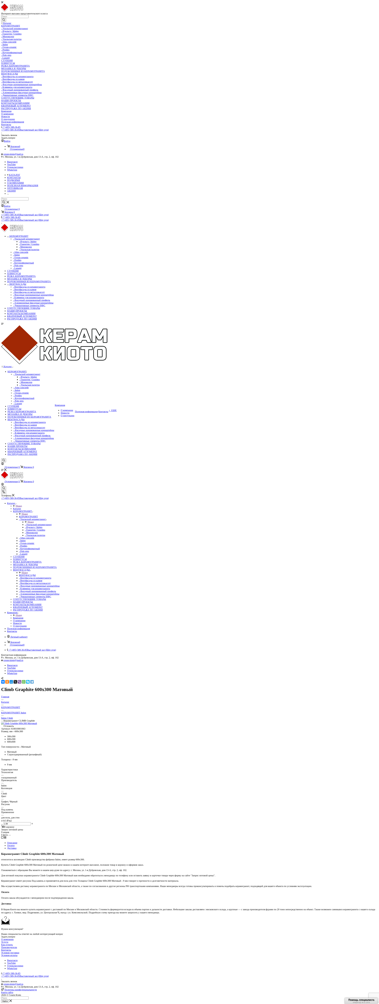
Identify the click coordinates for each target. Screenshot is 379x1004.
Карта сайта (7, 992)
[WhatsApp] (23, 682)
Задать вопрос (8, 936)
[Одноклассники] (7, 682)
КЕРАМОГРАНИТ (28, 516)
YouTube (11, 164)
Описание (12, 843)
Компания (18, 618)
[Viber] (19, 682)
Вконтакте (12, 162)
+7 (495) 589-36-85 (11, 127)
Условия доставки (10, 952)
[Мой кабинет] (2, 464)
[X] (15, 682)
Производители (9, 947)
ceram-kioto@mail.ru (13, 154)
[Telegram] (32, 682)
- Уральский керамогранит (38, 524)
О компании (7, 939)
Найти (5, 1001)
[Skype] (28, 682)
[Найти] (3, 20)
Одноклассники (15, 167)
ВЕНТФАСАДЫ (27, 575)
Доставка (11, 848)
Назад (19, 506)
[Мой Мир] (11, 682)
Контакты (6, 950)
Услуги (4, 942)
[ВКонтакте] (3, 682)
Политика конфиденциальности (20, 989)
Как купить (7, 944)
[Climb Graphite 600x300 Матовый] (19, 723)
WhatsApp (12, 170)
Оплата (11, 845)
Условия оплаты (9, 955)
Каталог (17, 508)
